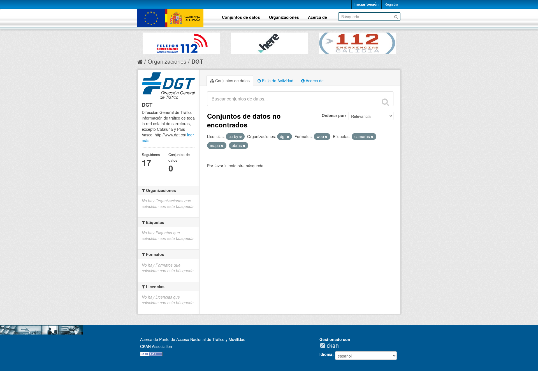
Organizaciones (284, 17)
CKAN (330, 346)
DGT (197, 61)
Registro (391, 4)
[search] (385, 102)
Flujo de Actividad (277, 80)
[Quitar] (240, 136)
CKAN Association (156, 346)
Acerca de (317, 17)
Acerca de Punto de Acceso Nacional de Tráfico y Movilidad (192, 339)
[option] (181, 42)
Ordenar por (333, 115)
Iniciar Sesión (366, 4)
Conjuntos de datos (241, 17)
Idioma (325, 354)
